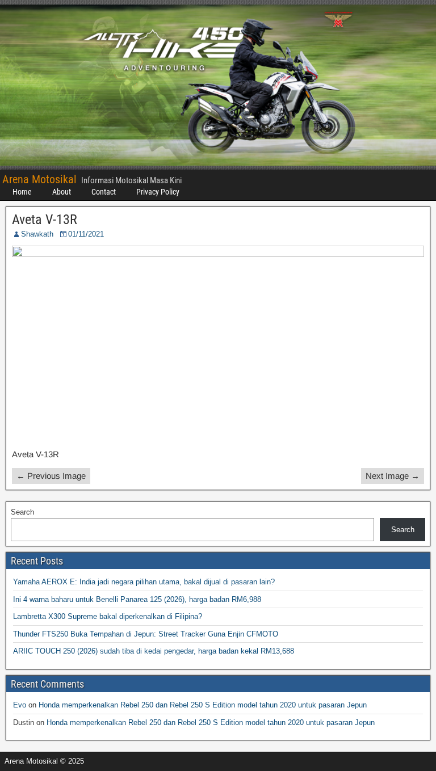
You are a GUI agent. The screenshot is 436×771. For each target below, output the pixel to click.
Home (22, 191)
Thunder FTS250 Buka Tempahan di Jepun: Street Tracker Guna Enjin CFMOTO (145, 634)
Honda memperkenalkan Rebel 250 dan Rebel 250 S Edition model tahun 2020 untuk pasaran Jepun (203, 705)
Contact (103, 191)
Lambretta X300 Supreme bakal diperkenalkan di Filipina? (107, 616)
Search (22, 512)
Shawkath (37, 234)
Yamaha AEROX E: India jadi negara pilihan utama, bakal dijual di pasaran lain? (144, 582)
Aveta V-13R (44, 219)
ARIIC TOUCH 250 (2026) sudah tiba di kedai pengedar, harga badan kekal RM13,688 (153, 651)
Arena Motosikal (39, 179)
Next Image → (393, 476)
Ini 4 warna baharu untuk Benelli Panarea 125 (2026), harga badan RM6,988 (137, 599)
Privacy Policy (157, 191)
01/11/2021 (86, 234)
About (61, 191)
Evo (19, 705)
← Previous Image (51, 476)
